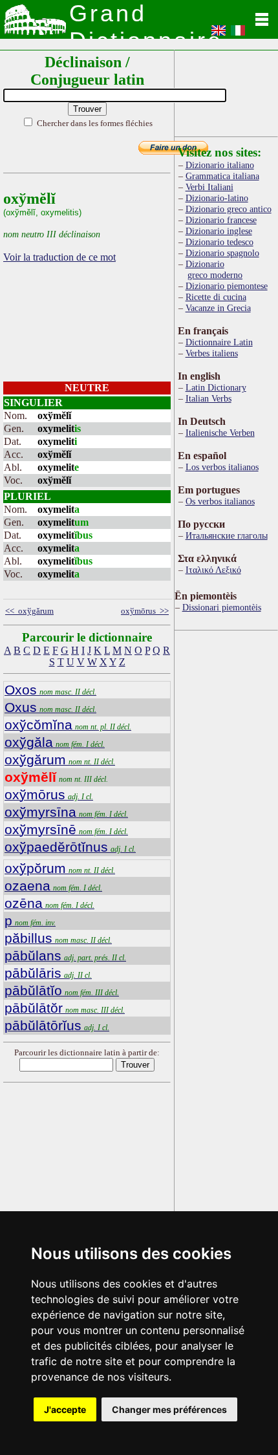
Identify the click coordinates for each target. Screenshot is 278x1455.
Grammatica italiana (222, 176)
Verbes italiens (212, 353)
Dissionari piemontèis (221, 607)
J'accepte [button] (65, 1409)
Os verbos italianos (220, 501)
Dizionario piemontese (227, 286)
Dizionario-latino (217, 198)
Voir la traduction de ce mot (59, 257)
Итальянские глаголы (227, 535)
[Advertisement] (226, 90)
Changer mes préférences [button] (169, 1409)
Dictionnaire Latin (219, 342)
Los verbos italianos (222, 467)
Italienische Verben (220, 432)
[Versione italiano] (238, 34)
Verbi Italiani (209, 187)
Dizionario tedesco (219, 242)
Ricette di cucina (216, 297)
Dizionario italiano (220, 165)
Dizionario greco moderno (214, 269)
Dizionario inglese (219, 231)
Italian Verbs (208, 398)
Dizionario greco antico (229, 209)
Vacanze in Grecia (218, 308)
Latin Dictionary (216, 387)
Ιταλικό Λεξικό (213, 570)
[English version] (218, 34)
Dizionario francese (221, 220)
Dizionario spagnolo (222, 253)
